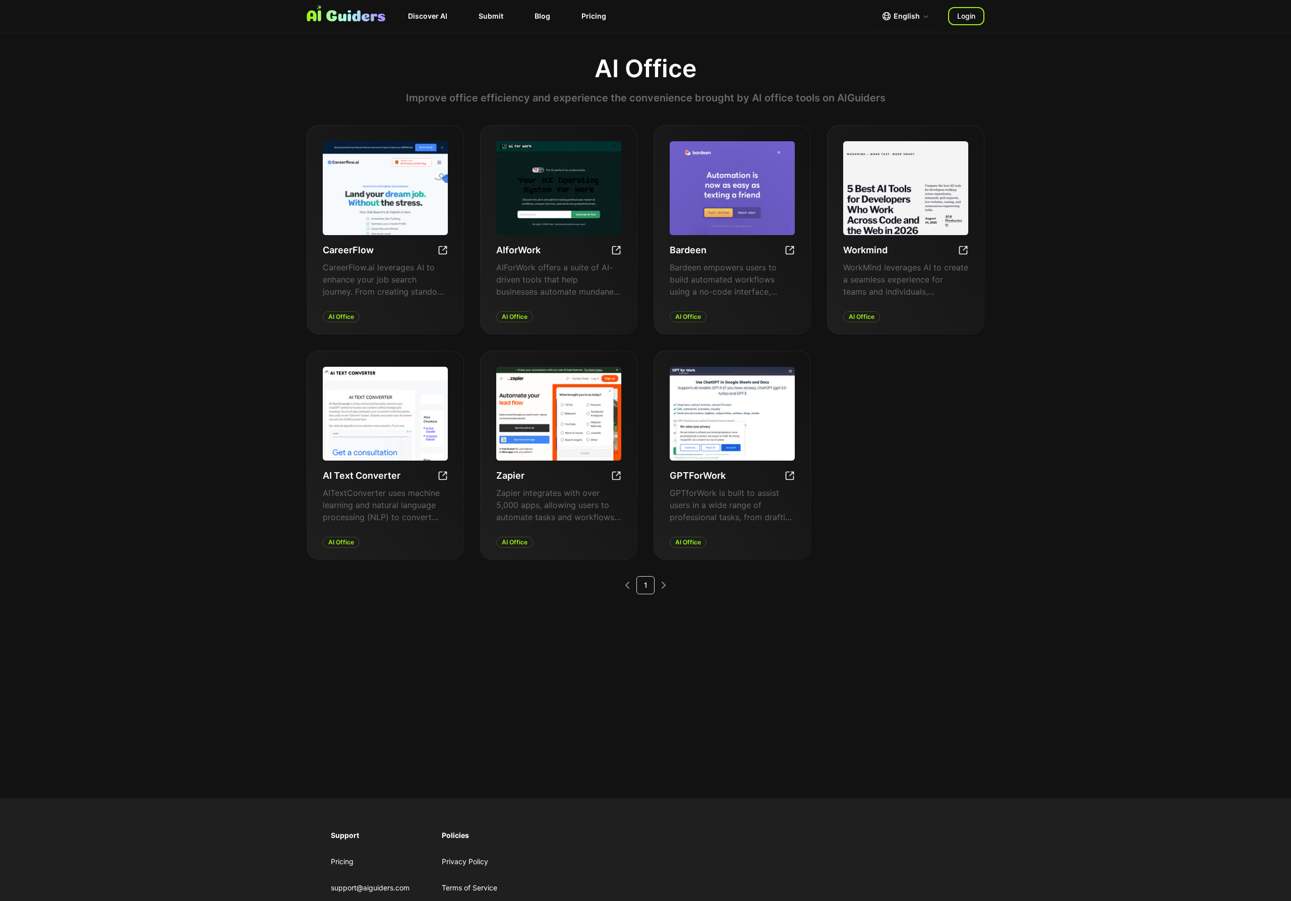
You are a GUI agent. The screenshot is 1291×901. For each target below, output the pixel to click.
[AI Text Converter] (443, 476)
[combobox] (905, 16)
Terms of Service (469, 887)
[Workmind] (963, 250)
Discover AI (427, 16)
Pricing (593, 16)
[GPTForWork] (790, 476)
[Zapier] (616, 476)
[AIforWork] (616, 250)
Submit (491, 16)
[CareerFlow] (443, 250)
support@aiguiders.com (370, 887)
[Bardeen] (790, 250)
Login (966, 16)
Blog (542, 16)
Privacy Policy (465, 861)
